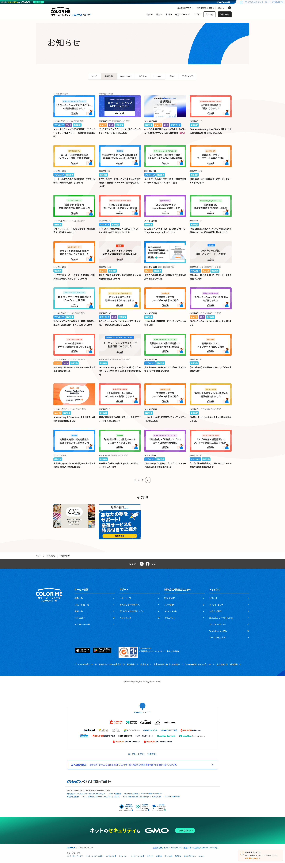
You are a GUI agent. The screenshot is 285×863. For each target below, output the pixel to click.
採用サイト (152, 753)
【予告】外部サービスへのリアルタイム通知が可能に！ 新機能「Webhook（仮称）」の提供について (120, 182)
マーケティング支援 (137, 856)
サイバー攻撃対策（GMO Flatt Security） (136, 797)
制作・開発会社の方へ (205, 8)
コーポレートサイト (136, 753)
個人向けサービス (190, 856)
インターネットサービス (75, 856)
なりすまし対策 (157, 797)
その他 (201, 856)
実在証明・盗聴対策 (73, 797)
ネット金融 (168, 856)
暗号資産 (178, 856)
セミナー (143, 76)
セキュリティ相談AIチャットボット (151, 793)
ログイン (197, 14)
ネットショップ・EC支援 (94, 856)
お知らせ (220, 8)
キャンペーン (126, 76)
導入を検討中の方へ (185, 8)
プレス (172, 76)
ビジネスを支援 (111, 856)
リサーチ (150, 856)
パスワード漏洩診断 (115, 794)
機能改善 (108, 76)
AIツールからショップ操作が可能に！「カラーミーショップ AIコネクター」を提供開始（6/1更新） (74, 133)
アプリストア (187, 76)
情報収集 (159, 856)
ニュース (158, 76)
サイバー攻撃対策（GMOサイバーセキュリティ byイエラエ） (101, 797)
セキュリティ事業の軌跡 (172, 796)
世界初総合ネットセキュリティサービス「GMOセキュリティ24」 (86, 794)
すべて (94, 76)
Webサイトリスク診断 (131, 794)
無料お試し (225, 14)
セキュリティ (123, 856)
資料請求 (209, 14)
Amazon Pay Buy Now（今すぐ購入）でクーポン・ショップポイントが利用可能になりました (120, 371)
